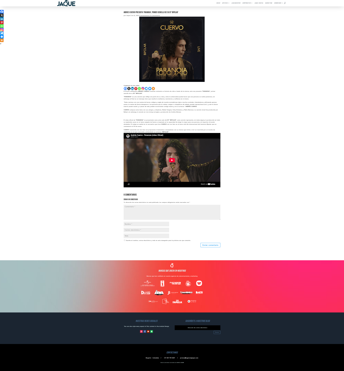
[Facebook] (125, 88)
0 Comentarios (155, 15)
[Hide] (0, 44)
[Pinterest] (135, 88)
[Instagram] (142, 88)
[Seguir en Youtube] (148, 331)
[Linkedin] (132, 88)
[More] (153, 88)
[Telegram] (146, 88)
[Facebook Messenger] (149, 88)
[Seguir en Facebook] (144, 331)
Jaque (128, 15)
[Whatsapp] (139, 88)
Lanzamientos (144, 15)
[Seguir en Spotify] (151, 331)
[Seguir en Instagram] (141, 331)
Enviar (217, 332)
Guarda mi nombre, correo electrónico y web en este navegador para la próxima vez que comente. (158, 240)
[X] (128, 88)
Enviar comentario (210, 245)
